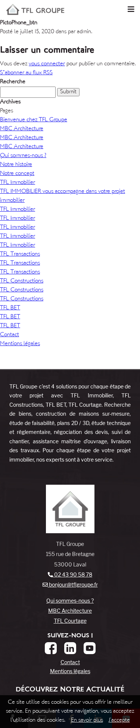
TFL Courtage (70, 621)
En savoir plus (87, 720)
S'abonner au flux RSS (26, 73)
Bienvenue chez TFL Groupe (33, 120)
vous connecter (47, 64)
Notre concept (17, 173)
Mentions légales (20, 344)
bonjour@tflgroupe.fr (73, 584)
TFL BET (10, 308)
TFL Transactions (20, 254)
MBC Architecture (21, 129)
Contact (9, 335)
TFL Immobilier (17, 182)
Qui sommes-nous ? (23, 156)
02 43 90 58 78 (72, 574)
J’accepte (119, 720)
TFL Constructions (21, 281)
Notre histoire (16, 165)
